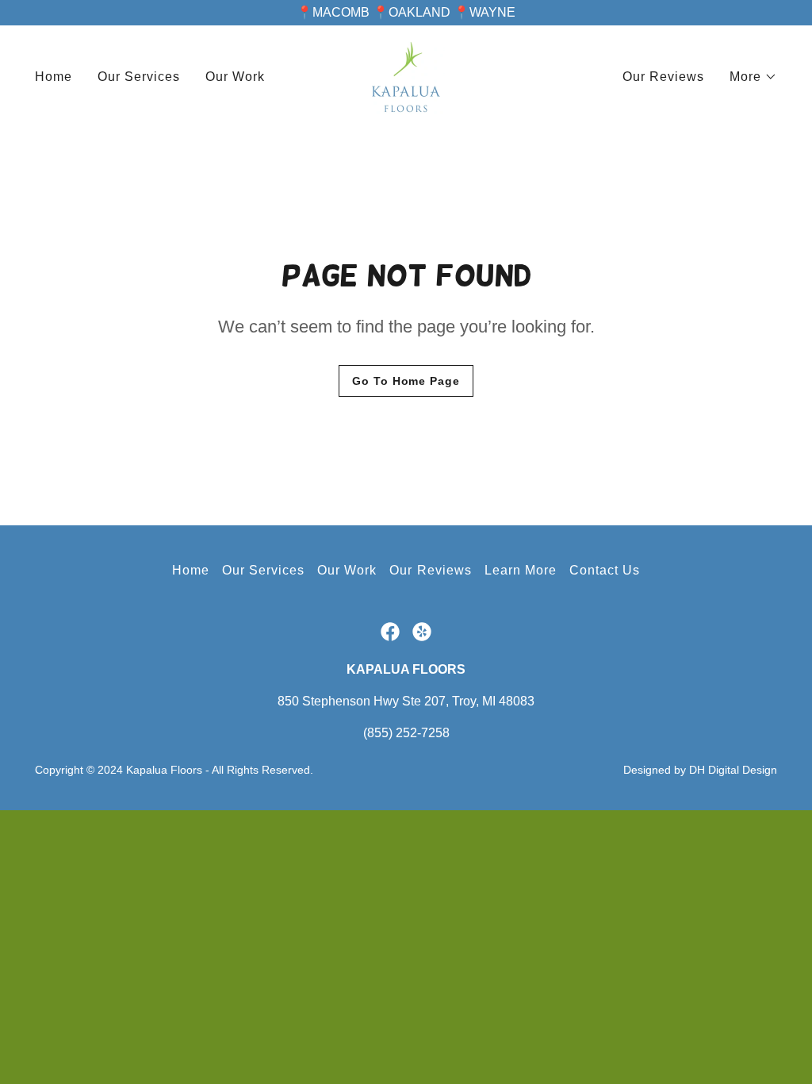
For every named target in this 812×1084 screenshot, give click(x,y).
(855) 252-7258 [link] (406, 733)
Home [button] (190, 570)
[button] (753, 76)
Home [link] (53, 76)
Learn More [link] (521, 570)
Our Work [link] (235, 76)
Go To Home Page (405, 381)
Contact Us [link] (604, 570)
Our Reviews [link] (663, 76)
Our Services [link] (139, 76)
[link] (406, 76)
